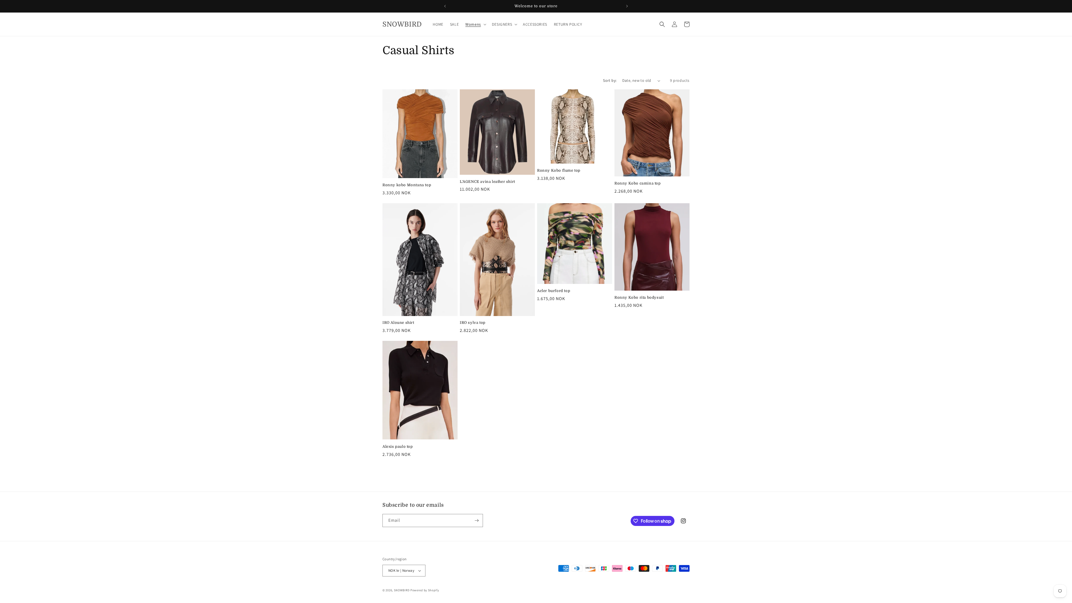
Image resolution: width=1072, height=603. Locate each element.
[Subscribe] (476, 520)
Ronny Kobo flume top (558, 170)
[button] (475, 24)
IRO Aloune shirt (398, 322)
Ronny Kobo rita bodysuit (639, 297)
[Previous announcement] (445, 6)
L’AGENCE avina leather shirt (487, 182)
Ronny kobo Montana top (406, 185)
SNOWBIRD (402, 590)
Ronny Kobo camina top (637, 183)
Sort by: (609, 80)
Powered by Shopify (424, 590)
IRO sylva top (472, 322)
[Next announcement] (627, 6)
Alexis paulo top (397, 446)
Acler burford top (553, 291)
